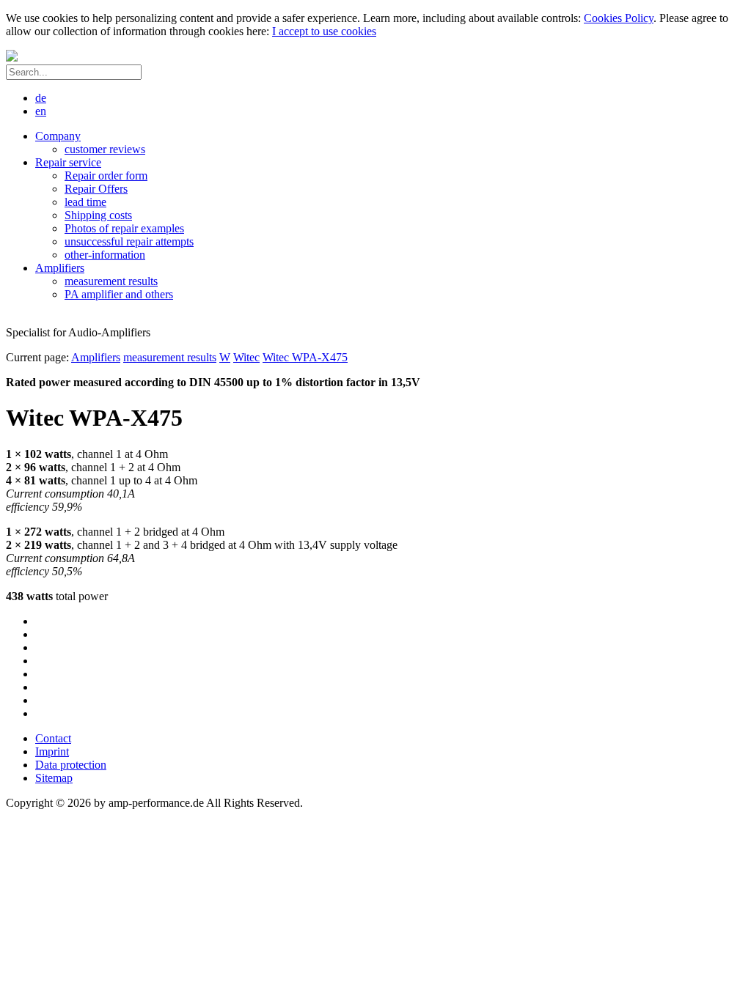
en (40, 111)
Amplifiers (95, 357)
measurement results (169, 357)
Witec (246, 357)
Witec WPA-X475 (305, 357)
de (40, 98)
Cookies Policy (618, 18)
